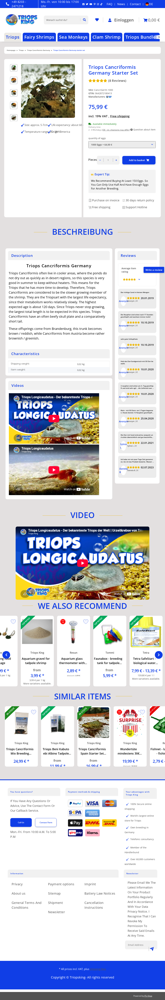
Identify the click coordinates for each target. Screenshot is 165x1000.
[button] (157, 37)
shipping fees (98, 969)
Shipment (55, 903)
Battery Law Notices (99, 893)
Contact (135, 4)
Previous (6, 655)
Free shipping (120, 116)
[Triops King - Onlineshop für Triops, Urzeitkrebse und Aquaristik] (24, 20)
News (121, 4)
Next (159, 655)
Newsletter (56, 912)
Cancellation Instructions (94, 905)
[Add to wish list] (68, 71)
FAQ (109, 4)
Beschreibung (82, 231)
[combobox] (122, 144)
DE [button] (151, 4)
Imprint (90, 884)
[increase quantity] (116, 160)
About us (18, 893)
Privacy (17, 884)
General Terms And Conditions (27, 905)
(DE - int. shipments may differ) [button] (116, 130)
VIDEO (82, 515)
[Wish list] (97, 20)
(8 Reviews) (117, 80)
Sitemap (54, 893)
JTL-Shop (148, 996)
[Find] (83, 20)
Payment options (61, 884)
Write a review (154, 269)
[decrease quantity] (100, 160)
